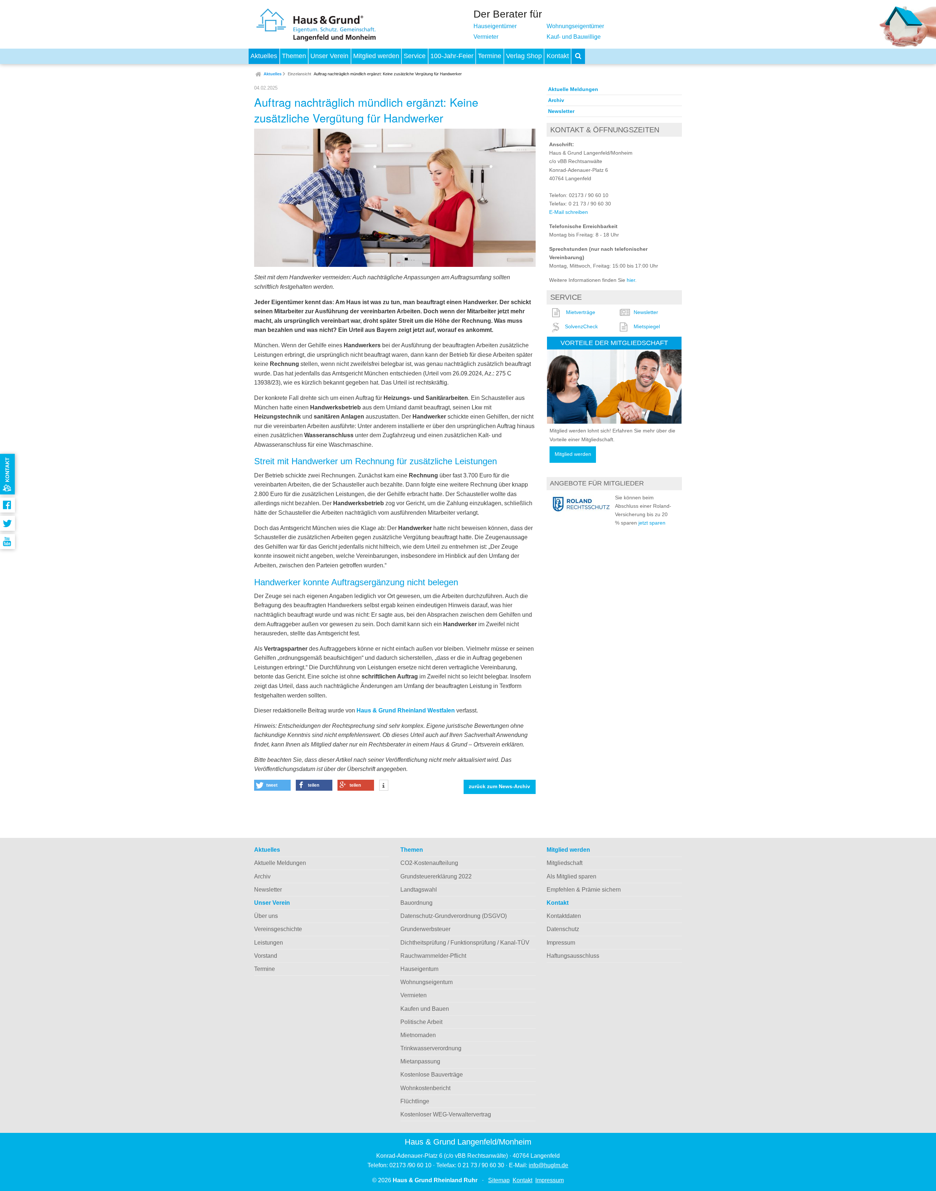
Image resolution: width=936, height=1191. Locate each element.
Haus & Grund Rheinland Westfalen (405, 710)
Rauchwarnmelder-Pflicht (433, 956)
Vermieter (485, 37)
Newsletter (561, 111)
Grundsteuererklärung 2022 (436, 876)
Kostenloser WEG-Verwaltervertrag (445, 1114)
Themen (294, 56)
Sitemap (499, 1180)
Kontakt (558, 56)
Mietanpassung (420, 1061)
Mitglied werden (376, 56)
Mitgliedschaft (564, 863)
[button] (272, 785)
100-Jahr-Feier (451, 56)
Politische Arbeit (421, 1022)
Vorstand (265, 956)
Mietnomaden (418, 1035)
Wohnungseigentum (426, 982)
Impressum (561, 942)
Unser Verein (329, 56)
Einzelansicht (299, 74)
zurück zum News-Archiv (499, 786)
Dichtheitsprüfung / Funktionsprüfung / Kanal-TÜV (464, 942)
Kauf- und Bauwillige (574, 37)
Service (415, 56)
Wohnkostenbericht (425, 1088)
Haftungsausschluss (573, 956)
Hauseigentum (419, 969)
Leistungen (268, 942)
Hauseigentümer (495, 26)
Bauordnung (416, 903)
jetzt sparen (651, 523)
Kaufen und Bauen (424, 1009)
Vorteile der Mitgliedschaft (614, 343)
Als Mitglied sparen (571, 876)
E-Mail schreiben (568, 212)
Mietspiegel (647, 326)
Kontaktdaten (564, 916)
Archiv (556, 100)
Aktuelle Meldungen (573, 89)
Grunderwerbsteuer (425, 929)
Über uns (266, 916)
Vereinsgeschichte (278, 929)
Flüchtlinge (414, 1101)
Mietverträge (580, 312)
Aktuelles (263, 56)
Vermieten (413, 995)
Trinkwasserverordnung (430, 1048)
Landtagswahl (418, 889)
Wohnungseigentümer (575, 26)
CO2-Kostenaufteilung (429, 863)
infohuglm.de (548, 1165)
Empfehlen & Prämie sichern (584, 889)
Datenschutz (563, 929)
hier (631, 280)
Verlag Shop (524, 56)
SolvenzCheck (581, 326)
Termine (489, 56)
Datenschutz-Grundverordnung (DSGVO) (453, 916)
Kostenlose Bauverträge (431, 1074)
